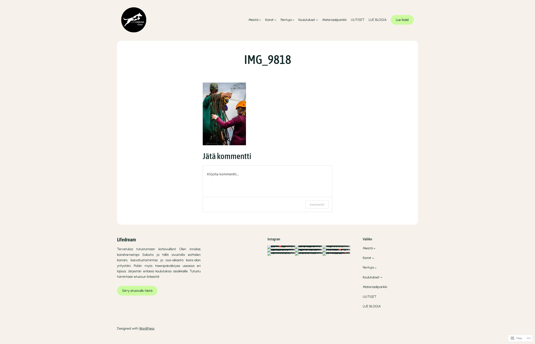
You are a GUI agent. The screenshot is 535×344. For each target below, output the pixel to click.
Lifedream (126, 239)
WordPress (146, 328)
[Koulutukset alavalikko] (317, 20)
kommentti (317, 204)
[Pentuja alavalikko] (293, 20)
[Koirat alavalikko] (275, 20)
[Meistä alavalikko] (260, 20)
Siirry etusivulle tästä (137, 291)
